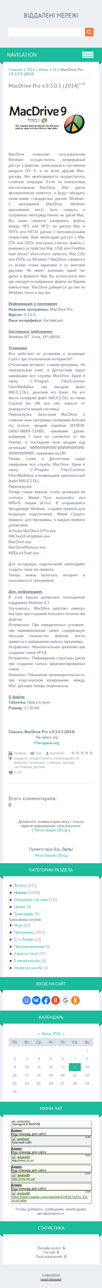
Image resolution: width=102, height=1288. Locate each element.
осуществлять (40, 758)
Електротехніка (27, 961)
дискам (68, 763)
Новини (20, 753)
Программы (24, 932)
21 (75, 1075)
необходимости (66, 758)
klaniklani (57, 753)
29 (87, 1084)
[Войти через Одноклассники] (75, 1000)
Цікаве (20, 907)
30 (15, 1092)
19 (51, 1075)
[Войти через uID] (26, 1000)
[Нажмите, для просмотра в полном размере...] (46, 143)
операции (37, 763)
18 (39, 1075)
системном (23, 767)
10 (27, 1067)
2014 (31, 70)
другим (38, 767)
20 (63, 1075)
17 (27, 1075)
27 (63, 1084)
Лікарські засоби (28, 968)
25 (39, 1084)
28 (75, 1084)
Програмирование (29, 946)
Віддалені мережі (51, 15)
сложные (53, 763)
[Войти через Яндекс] (55, 1000)
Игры (18, 925)
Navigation (22, 54)
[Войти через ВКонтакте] (36, 1000)
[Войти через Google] (65, 1000)
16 (15, 1075)
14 (54, 70)
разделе (21, 758)
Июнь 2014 (51, 1034)
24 (27, 1084)
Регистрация (45, 830)
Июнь (43, 70)
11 (39, 1067)
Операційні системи (31, 900)
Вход (63, 830)
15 (87, 1067)
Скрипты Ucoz (26, 954)
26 (51, 1084)
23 (15, 1084)
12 (51, 1067)
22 (87, 1075)
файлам (20, 763)
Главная (15, 70)
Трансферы (24, 914)
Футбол (20, 885)
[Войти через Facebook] (46, 1000)
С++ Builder (24, 939)
